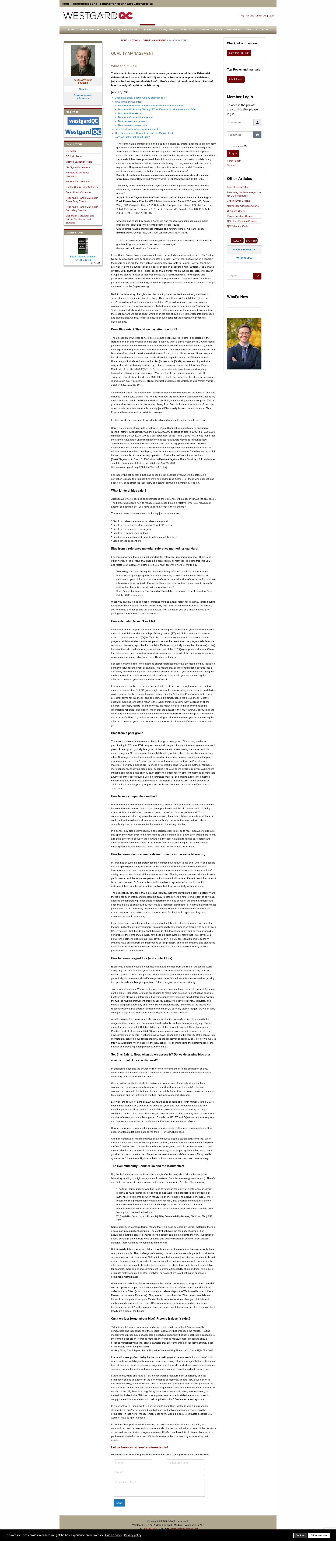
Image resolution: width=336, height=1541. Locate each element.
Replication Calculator (78, 181)
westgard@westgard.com (184, 1528)
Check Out (261, 15)
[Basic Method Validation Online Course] (83, 245)
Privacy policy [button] (132, 1535)
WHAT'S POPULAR (244, 249)
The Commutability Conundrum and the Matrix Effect (144, 133)
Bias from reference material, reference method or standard (151, 105)
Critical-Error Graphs (238, 200)
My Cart (250, 15)
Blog (265, 29)
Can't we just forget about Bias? (132, 136)
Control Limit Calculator (79, 192)
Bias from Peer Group (130, 113)
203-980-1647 (151, 1528)
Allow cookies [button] (319, 1535)
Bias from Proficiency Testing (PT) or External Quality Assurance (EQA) (157, 109)
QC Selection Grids (237, 226)
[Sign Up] (251, 240)
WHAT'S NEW (244, 258)
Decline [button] (300, 1535)
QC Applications (127, 29)
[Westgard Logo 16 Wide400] (98, 15)
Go (257, 276)
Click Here (235, 79)
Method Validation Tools (79, 161)
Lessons (148, 29)
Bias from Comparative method (135, 117)
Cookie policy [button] (113, 1535)
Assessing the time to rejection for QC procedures (244, 194)
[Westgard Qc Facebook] (83, 121)
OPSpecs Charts (236, 210)
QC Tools (71, 150)
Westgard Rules (89, 29)
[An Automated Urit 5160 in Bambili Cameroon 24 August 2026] (244, 303)
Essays (109, 29)
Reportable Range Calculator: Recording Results (82, 208)
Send (119, 1502)
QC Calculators (74, 156)
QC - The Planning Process (242, 221)
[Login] (237, 240)
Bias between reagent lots (132, 125)
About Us (251, 29)
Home (71, 29)
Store (218, 29)
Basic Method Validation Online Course (83, 258)
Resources (234, 29)
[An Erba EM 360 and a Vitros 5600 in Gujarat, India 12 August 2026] (244, 306)
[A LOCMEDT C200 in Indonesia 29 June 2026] (244, 309)
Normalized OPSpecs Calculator (77, 174)
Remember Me (239, 146)
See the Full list (238, 52)
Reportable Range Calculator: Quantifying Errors (82, 199)
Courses (204, 29)
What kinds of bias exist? (128, 101)
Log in (233, 153)
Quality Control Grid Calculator (82, 187)
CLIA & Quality (166, 29)
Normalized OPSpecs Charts (243, 205)
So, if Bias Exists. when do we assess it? (137, 129)
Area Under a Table (237, 187)
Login (271, 15)
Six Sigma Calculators (78, 167)
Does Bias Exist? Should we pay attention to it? (141, 97)
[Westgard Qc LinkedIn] (83, 131)
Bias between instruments (132, 121)
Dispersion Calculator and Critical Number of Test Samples (80, 219)
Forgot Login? (235, 160)
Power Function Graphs (240, 216)
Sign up (231, 165)
